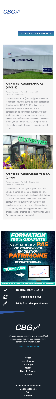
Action (8, 92)
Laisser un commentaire (15, 94)
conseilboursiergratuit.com (28, 346)
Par (24, 92)
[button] (51, 10)
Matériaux (15, 92)
